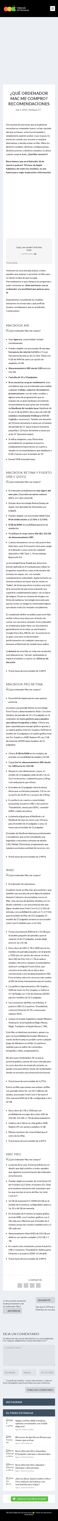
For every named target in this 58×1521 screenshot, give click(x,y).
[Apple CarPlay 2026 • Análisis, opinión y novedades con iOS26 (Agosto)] (10, 1423)
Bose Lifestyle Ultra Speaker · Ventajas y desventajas (30, 1466)
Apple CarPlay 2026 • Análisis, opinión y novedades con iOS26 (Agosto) (31, 1423)
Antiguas (33, 109)
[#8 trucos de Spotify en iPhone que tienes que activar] (10, 1439)
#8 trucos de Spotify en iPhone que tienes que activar (33, 1438)
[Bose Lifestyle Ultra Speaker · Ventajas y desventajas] (10, 1467)
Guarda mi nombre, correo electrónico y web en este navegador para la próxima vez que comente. (27, 1381)
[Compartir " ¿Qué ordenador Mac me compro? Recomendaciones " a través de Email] (38, 1285)
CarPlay (30, 1429)
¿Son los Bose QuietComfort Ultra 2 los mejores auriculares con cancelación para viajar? (33, 1481)
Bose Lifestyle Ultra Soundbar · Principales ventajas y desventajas (32, 1452)
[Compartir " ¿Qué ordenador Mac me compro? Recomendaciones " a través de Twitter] (26, 1285)
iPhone (29, 1443)
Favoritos (30, 1457)
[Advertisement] (29, 48)
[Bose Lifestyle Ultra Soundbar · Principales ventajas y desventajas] (10, 1453)
